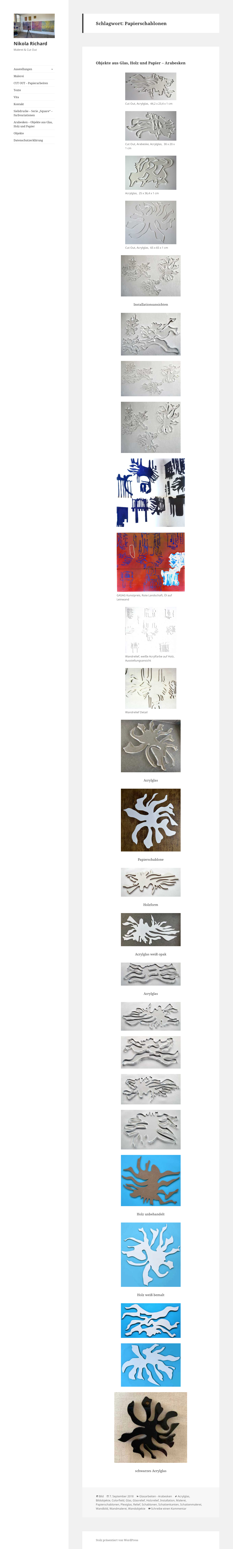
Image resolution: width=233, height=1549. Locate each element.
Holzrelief (152, 1500)
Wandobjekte (136, 1508)
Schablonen (149, 1504)
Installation (167, 1500)
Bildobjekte (103, 1500)
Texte (17, 90)
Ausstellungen (23, 69)
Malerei (19, 76)
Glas (128, 1500)
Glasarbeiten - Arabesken (155, 1496)
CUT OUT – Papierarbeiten (31, 83)
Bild (101, 1496)
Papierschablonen (107, 1504)
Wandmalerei (118, 1508)
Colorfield (118, 1500)
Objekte (19, 133)
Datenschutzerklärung (28, 140)
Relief (136, 1504)
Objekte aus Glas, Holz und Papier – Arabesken (141, 62)
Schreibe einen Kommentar (168, 1508)
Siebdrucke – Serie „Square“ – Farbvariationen (33, 113)
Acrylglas (183, 1496)
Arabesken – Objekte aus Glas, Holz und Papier (33, 124)
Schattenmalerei (190, 1504)
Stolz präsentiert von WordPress (117, 1540)
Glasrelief (139, 1500)
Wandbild (102, 1508)
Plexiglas (126, 1504)
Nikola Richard (30, 43)
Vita (16, 97)
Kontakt (19, 104)
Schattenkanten (168, 1504)
